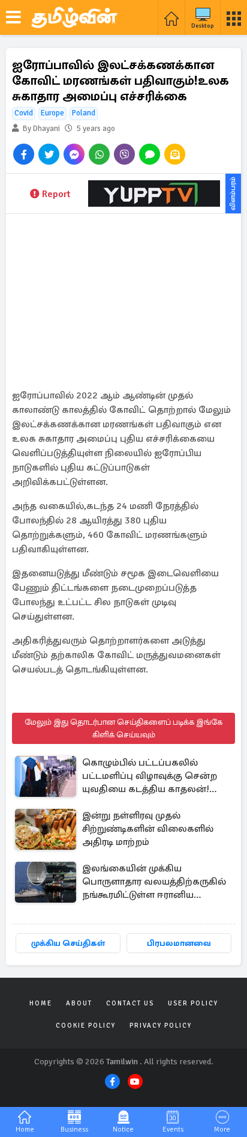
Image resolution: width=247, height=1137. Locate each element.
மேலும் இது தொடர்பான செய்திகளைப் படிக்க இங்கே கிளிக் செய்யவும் (123, 728)
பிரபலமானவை (179, 943)
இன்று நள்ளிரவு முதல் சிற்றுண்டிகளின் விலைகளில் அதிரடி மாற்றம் (147, 828)
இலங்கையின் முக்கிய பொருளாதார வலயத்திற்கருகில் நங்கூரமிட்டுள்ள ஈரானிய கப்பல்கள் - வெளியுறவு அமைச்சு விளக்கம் (156, 882)
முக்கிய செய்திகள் (68, 943)
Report (56, 194)
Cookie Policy (86, 1025)
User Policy (193, 1003)
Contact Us (130, 1003)
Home (40, 1003)
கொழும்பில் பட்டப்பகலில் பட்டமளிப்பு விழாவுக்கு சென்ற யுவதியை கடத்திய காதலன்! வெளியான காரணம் (149, 777)
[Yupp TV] (154, 193)
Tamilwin (122, 1061)
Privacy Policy (160, 1025)
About (79, 1003)
